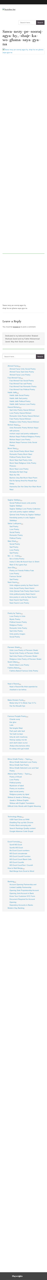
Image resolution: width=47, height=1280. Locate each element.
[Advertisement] (23, 155)
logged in (16, 327)
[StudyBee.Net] (9, 7)
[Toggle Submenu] (19, 366)
